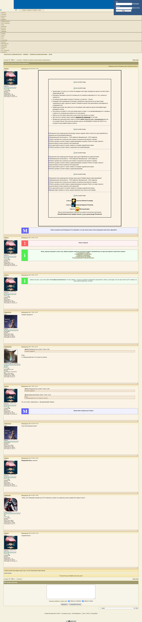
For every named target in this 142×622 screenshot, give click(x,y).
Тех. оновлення (5, 50)
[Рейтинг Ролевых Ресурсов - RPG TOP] (72, 621)
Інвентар (3, 28)
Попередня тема (64, 575)
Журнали (3, 42)
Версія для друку (133, 66)
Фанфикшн (4, 47)
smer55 (89, 256)
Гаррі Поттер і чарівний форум (13, 54)
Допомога (3, 16)
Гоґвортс (35, 10)
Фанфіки (25, 54)
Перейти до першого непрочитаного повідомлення (36, 59)
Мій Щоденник (5, 43)
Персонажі (4, 45)
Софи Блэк (88, 254)
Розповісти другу (123, 66)
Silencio (80, 255)
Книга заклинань (5, 23)
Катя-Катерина (78, 257)
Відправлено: (25, 68)
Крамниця (3, 26)
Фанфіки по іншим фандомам (38, 54)
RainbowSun (79, 254)
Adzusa (6, 68)
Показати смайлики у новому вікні (58, 601)
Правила (3, 12)
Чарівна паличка (5, 21)
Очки (2, 36)
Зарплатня (4, 52)
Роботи (3, 35)
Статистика (4, 40)
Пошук (3, 17)
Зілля (2, 24)
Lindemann (81, 252)
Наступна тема (78, 575)
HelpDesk (3, 19)
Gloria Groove (81, 256)
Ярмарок (3, 29)
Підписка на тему (113, 66)
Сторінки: (6, 59)
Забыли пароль (136, 7)
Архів (50, 54)
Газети (3, 48)
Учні (2, 38)
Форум (24, 10)
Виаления (87, 255)
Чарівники (3, 31)
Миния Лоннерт (89, 257)
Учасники (3, 14)
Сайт (39, 10)
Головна (3, 33)
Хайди (88, 252)
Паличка (29, 10)
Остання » (19, 59)
